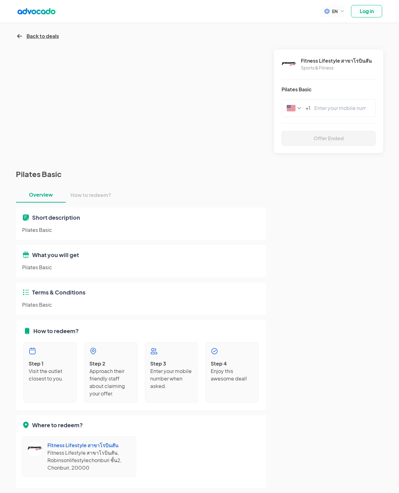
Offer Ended (329, 138)
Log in (367, 11)
